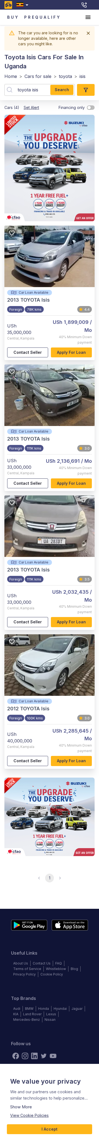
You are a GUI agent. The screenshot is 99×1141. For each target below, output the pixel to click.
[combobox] (23, 5)
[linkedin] (34, 1056)
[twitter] (43, 1056)
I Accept (49, 1129)
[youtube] (53, 1056)
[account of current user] (88, 17)
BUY (13, 17)
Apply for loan (71, 352)
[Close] (88, 33)
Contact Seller (27, 352)
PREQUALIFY (42, 17)
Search (62, 89)
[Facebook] (15, 1056)
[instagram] (25, 1056)
